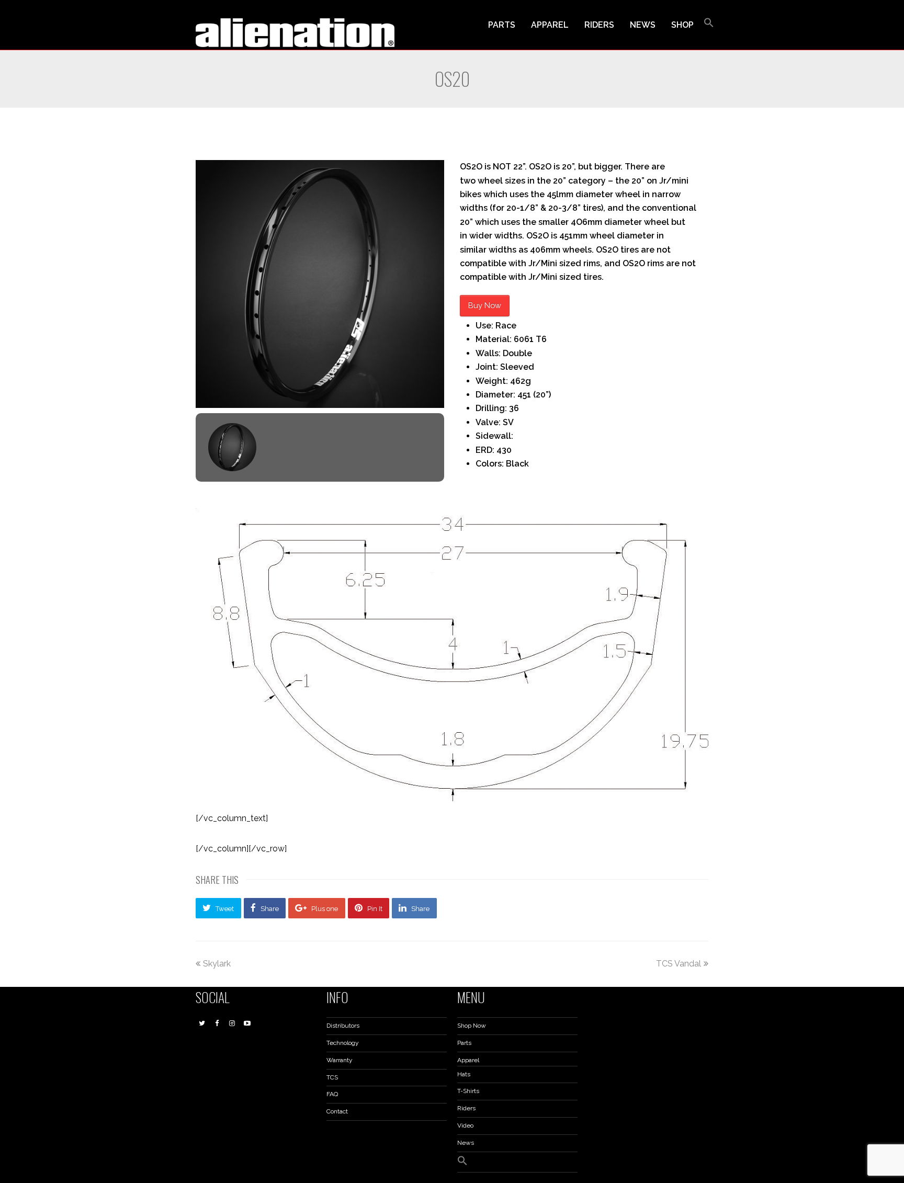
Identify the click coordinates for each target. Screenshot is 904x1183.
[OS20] (320, 284)
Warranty (339, 1060)
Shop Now (471, 1025)
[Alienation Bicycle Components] (295, 32)
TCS (332, 1077)
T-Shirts (468, 1091)
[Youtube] (247, 1023)
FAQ (332, 1094)
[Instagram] (232, 1023)
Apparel (468, 1060)
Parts (464, 1042)
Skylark (217, 964)
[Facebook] (217, 1023)
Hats (463, 1074)
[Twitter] (202, 1023)
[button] (709, 25)
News (465, 1142)
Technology (342, 1042)
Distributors (342, 1025)
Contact (337, 1111)
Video (465, 1125)
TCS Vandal (678, 964)
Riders (466, 1108)
